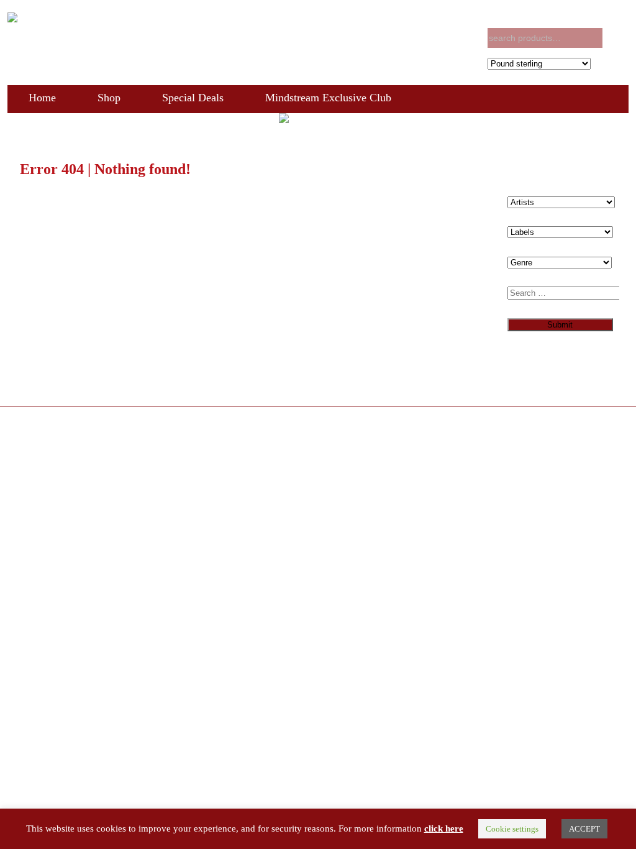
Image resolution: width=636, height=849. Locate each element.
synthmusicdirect (104, 423)
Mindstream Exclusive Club (328, 97)
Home (42, 97)
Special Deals (193, 97)
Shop (109, 97)
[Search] (617, 38)
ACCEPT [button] (584, 828)
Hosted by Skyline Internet (54, 433)
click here (443, 828)
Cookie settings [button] (512, 828)
